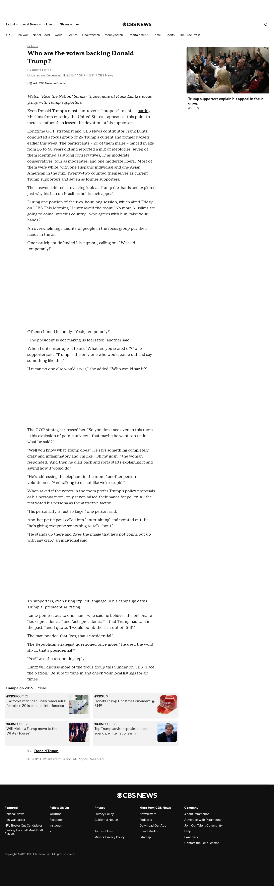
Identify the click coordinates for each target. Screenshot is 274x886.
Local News (30, 24)
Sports (170, 35)
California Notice (106, 819)
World (59, 35)
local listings (125, 673)
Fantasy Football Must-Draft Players (24, 832)
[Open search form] (266, 24)
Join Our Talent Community (203, 825)
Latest (11, 24)
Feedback (191, 837)
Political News (14, 814)
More (42, 688)
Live (49, 24)
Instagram (56, 825)
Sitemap (145, 837)
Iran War (22, 35)
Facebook (56, 819)
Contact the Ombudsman (201, 843)
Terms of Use (103, 831)
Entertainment (138, 35)
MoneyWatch (114, 35)
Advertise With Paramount (202, 819)
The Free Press (189, 35)
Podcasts (145, 819)
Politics (72, 35)
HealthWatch (91, 35)
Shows (65, 24)
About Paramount (196, 814)
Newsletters (147, 814)
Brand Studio (148, 831)
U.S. (9, 35)
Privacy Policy (104, 814)
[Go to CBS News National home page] (137, 24)
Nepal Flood (41, 35)
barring (144, 110)
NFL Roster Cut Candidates (24, 825)
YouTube (56, 814)
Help (187, 831)
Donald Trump (46, 751)
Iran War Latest (15, 819)
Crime (156, 35)
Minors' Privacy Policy (109, 837)
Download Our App (152, 825)
